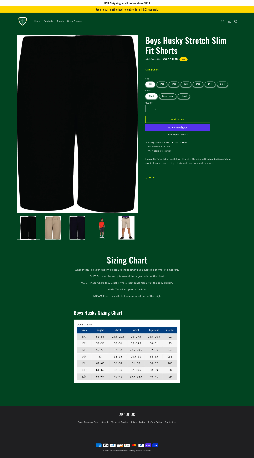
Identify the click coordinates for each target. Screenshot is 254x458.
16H (198, 84)
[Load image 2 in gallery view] (52, 228)
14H (186, 84)
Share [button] (152, 177)
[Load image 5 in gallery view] (126, 228)
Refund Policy (155, 422)
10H (162, 84)
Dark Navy (167, 96)
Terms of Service (119, 422)
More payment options (178, 135)
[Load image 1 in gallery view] (28, 228)
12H (174, 84)
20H (222, 84)
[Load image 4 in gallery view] (101, 228)
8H (150, 84)
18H (210, 84)
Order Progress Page (88, 422)
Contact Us (170, 422)
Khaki (184, 96)
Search (105, 422)
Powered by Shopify (143, 451)
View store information (159, 151)
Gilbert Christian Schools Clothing (122, 451)
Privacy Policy (138, 422)
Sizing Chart (151, 69)
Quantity (149, 103)
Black (151, 96)
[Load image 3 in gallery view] (77, 228)
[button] (223, 21)
